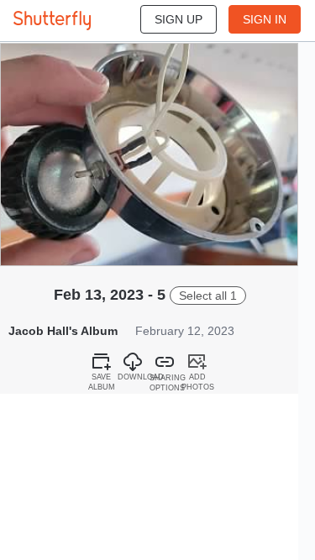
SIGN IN (264, 19)
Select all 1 (208, 295)
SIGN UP (178, 19)
